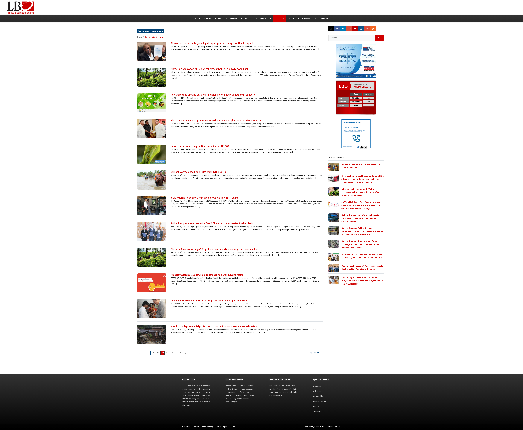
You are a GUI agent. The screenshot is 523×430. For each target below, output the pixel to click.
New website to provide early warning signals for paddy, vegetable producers (213, 94)
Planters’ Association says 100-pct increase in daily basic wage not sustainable (214, 249)
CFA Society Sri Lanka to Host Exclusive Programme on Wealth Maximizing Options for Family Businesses (362, 280)
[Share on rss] (373, 28)
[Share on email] (367, 28)
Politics (263, 18)
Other (277, 18)
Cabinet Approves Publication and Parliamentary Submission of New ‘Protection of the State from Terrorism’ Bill (362, 231)
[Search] (379, 38)
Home (197, 18)
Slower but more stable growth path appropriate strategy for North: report (212, 43)
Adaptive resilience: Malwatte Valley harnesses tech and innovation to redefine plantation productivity (360, 192)
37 (181, 352)
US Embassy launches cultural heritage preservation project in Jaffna (209, 300)
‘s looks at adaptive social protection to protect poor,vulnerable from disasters (214, 326)
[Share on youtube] (355, 28)
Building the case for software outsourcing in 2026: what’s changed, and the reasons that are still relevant (361, 218)
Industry (233, 18)
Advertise (324, 18)
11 (167, 352)
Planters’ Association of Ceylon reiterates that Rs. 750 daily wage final (209, 69)
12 (172, 352)
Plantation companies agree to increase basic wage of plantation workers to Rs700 (216, 120)
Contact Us (306, 18)
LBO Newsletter (320, 401)
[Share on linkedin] (343, 28)
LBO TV (291, 18)
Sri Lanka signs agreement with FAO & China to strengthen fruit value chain (212, 223)
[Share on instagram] (361, 28)
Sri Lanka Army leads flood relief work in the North (198, 171)
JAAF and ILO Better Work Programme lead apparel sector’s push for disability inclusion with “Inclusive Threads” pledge (361, 205)
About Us (317, 386)
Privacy (316, 406)
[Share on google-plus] (349, 28)
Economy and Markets (213, 18)
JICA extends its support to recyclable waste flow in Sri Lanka (204, 197)
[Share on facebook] (337, 28)
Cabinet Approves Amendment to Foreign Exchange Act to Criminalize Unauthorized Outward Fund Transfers (360, 244)
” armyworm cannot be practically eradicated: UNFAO (200, 146)
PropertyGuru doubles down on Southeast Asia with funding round (207, 274)
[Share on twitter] (331, 28)
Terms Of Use (319, 412)
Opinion (248, 18)
